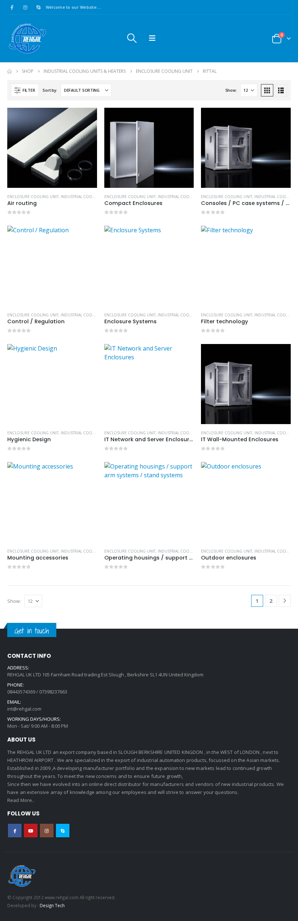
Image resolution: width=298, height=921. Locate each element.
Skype (62, 830)
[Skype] (38, 7)
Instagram (46, 830)
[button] (131, 38)
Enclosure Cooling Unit (33, 196)
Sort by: (50, 90)
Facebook (14, 830)
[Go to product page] (52, 148)
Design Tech (52, 905)
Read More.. (21, 800)
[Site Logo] (27, 38)
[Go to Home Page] (9, 71)
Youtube (30, 830)
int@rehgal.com (24, 708)
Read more (85, 119)
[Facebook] (12, 7)
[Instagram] (25, 7)
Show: (231, 90)
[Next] (285, 601)
